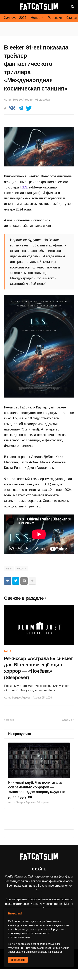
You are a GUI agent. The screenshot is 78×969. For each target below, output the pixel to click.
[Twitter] (29, 108)
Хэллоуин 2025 (15, 17)
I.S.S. (24, 187)
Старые (67, 719)
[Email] (24, 581)
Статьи (71, 17)
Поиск (72, 6)
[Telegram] (20, 108)
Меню (5, 6)
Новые (10, 719)
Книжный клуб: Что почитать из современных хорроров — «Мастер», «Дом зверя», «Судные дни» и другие (36, 790)
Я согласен (18, 959)
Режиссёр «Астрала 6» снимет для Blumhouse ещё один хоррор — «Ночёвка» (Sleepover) (38, 668)
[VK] (12, 108)
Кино (9, 568)
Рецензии (55, 17)
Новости (37, 17)
